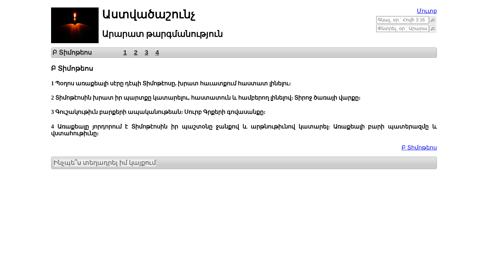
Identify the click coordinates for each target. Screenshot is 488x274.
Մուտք (427, 11)
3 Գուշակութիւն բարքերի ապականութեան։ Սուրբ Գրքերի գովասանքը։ (158, 112)
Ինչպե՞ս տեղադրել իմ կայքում (105, 162)
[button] (432, 20)
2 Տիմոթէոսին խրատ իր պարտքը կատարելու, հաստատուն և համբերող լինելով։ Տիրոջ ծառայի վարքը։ (205, 98)
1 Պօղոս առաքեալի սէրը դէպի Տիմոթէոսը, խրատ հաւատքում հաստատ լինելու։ (171, 83)
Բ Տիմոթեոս (419, 147)
